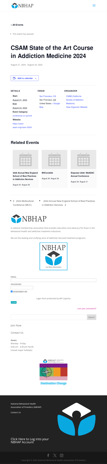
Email (13, 277)
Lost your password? (86, 308)
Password (16, 284)
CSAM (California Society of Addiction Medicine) (74, 100)
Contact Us (17, 332)
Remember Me (20, 291)
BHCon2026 (47, 172)
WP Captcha (64, 298)
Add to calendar (25, 78)
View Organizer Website (76, 107)
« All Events (17, 24)
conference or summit (22, 115)
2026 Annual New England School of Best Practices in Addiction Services (25, 175)
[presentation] (25, 159)
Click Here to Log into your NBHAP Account (30, 440)
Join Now (16, 325)
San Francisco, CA (47, 96)
